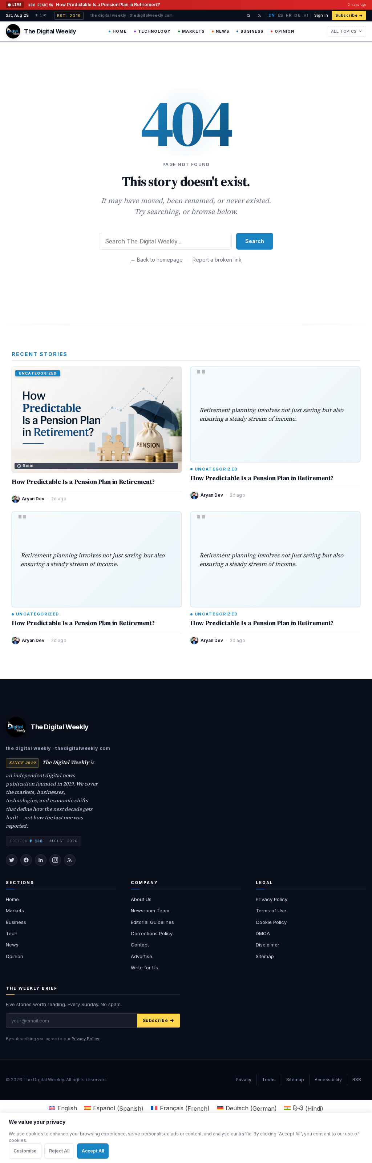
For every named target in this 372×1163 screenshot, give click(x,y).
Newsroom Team (150, 910)
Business (251, 31)
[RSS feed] (70, 860)
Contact (140, 945)
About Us (141, 899)
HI (305, 15)
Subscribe (346, 15)
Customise (25, 1151)
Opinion (284, 31)
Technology (154, 31)
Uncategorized (216, 469)
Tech (11, 933)
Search (254, 241)
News (222, 31)
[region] (186, 1138)
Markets (193, 31)
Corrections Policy (152, 933)
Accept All (93, 1151)
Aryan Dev (33, 498)
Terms (269, 1079)
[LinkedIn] (40, 860)
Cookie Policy (271, 922)
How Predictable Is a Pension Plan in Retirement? (83, 481)
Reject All (59, 1151)
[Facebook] (26, 860)
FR (289, 15)
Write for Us (144, 967)
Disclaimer (267, 945)
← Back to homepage (156, 260)
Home (119, 31)
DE (297, 15)
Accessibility (328, 1079)
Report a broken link (217, 260)
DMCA (263, 933)
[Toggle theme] (259, 15)
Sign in (321, 15)
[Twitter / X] (11, 860)
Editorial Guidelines (152, 922)
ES (280, 15)
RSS (356, 1079)
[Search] (248, 15)
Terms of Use (271, 910)
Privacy (243, 1079)
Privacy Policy (271, 899)
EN (271, 15)
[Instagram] (55, 860)
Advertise (141, 956)
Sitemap (265, 956)
